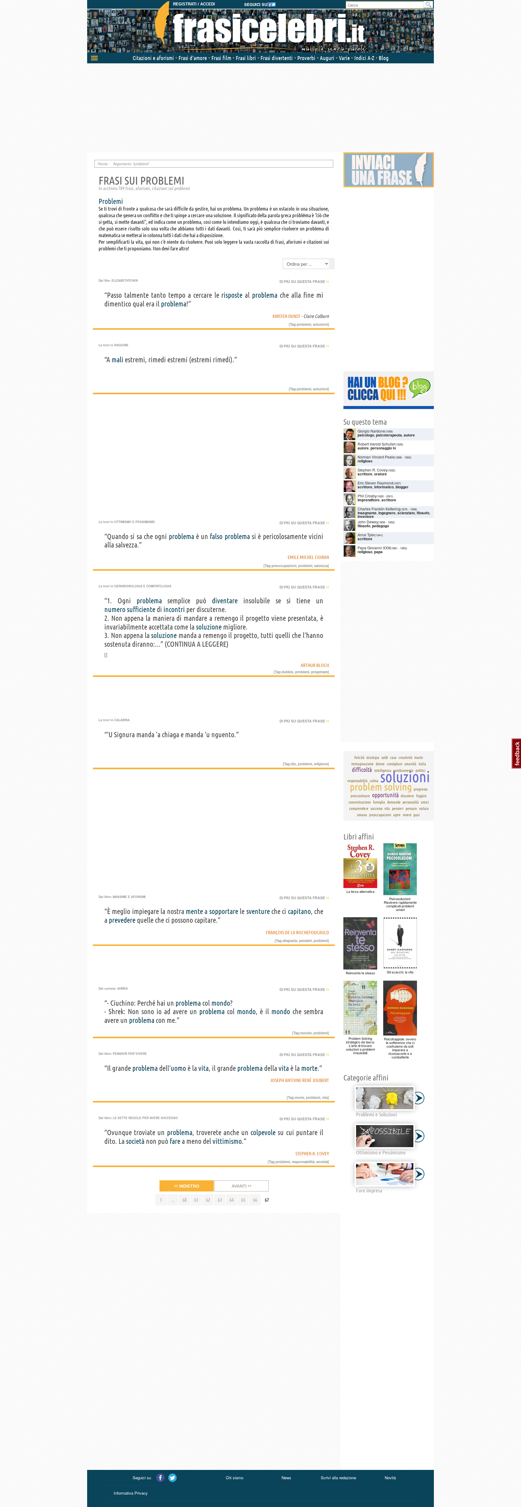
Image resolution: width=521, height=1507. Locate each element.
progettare (319, 671)
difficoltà (362, 769)
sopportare (223, 911)
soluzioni (320, 324)
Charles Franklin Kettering (379, 508)
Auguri (327, 58)
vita (203, 1068)
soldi (384, 757)
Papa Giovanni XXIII (374, 547)
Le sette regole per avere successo (145, 1118)
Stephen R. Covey (312, 1153)
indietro (186, 1186)
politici (420, 770)
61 (196, 1200)
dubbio (287, 671)
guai (416, 815)
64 (231, 1200)
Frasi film (221, 58)
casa (393, 757)
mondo (220, 1003)
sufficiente (141, 609)
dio (293, 763)
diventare (225, 601)
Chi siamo (234, 1477)
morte (309, 1068)
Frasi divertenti (276, 58)
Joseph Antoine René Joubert (299, 1080)
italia (422, 764)
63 (220, 1200)
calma (374, 781)
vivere (407, 815)
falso (216, 536)
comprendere (358, 808)
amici (425, 802)
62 (208, 1200)
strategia (372, 757)
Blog (384, 58)
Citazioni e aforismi (153, 58)
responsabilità (303, 1161)
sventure (258, 911)
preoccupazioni (284, 565)
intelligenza (382, 770)
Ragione (121, 345)
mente (194, 911)
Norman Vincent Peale (376, 456)
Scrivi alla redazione (338, 1477)
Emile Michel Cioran (308, 557)
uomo (178, 1068)
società (135, 1141)
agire (397, 815)
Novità (390, 1477)
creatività (405, 757)
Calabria (122, 720)
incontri (174, 609)
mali (117, 360)
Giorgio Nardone (371, 430)
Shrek (122, 988)
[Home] (260, 27)
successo (377, 808)
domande (394, 802)
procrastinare (360, 796)
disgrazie (290, 940)
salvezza (321, 565)
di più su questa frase (304, 281)
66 (255, 1200)
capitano (299, 911)
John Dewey (368, 521)
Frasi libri (246, 58)
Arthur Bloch (315, 665)
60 (184, 1200)
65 (243, 1200)
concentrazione (360, 802)
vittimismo (227, 1141)
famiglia (379, 802)
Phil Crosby (367, 495)
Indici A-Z (364, 58)
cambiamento (403, 770)
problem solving (381, 787)
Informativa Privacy (131, 1493)
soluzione (209, 627)
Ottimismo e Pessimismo (134, 522)
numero (114, 609)
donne (380, 764)
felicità (359, 757)
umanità (410, 764)
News (286, 1477)
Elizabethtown (125, 280)
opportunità (385, 795)
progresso (421, 789)
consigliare (395, 764)
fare (175, 1141)
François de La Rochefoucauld (297, 932)
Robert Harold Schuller (376, 443)
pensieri (305, 940)
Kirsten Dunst (286, 316)
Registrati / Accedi (194, 4)
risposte (231, 295)
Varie (344, 58)
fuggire (421, 796)
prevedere (122, 920)
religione (321, 763)
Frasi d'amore (192, 58)
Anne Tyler (366, 534)
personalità (411, 802)
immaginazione (362, 764)
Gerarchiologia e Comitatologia (142, 586)
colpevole (263, 1132)
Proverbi (306, 58)
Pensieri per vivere (130, 1054)
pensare (411, 808)
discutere (407, 796)
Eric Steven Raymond (375, 482)
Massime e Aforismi (129, 897)
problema (264, 295)
